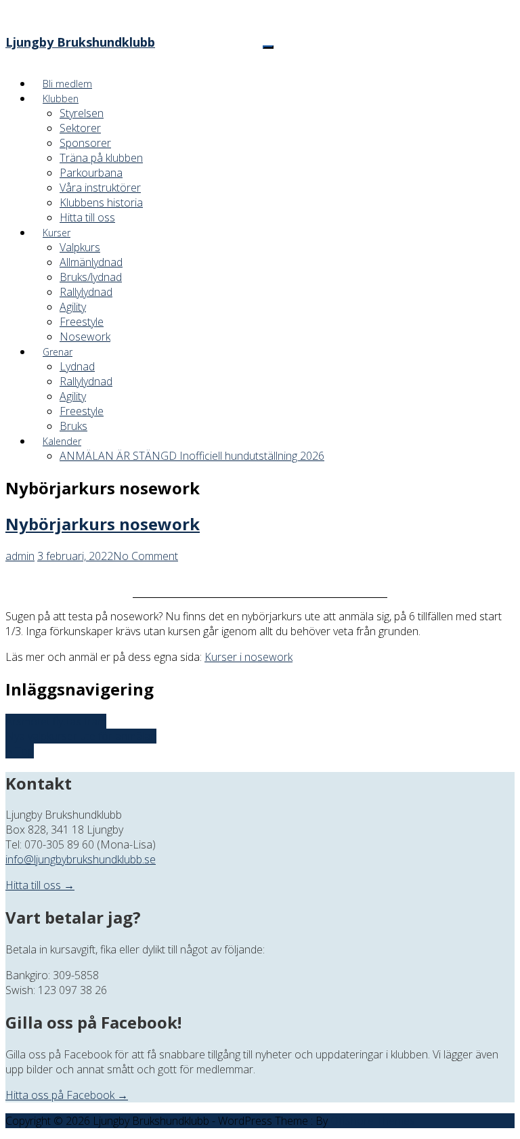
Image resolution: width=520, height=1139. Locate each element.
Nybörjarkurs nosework (102, 524)
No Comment (145, 556)
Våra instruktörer (100, 187)
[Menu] (268, 47)
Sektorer (80, 128)
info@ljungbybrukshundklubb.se (80, 859)
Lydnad (77, 366)
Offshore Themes (372, 1120)
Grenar (57, 351)
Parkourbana (91, 172)
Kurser (56, 232)
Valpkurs (80, 247)
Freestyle (82, 321)
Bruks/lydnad (91, 277)
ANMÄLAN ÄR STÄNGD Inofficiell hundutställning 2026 (192, 455)
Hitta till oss (87, 217)
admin (20, 556)
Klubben (61, 98)
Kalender (62, 441)
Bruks (73, 425)
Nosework (85, 336)
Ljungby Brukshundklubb (80, 42)
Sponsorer (85, 142)
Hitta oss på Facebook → (66, 1095)
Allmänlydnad (91, 262)
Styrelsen (82, 113)
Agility (73, 306)
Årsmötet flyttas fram (55, 721)
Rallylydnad (86, 291)
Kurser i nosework (248, 656)
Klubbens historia (101, 202)
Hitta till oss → (39, 885)
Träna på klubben (101, 157)
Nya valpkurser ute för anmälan (80, 736)
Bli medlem (67, 83)
